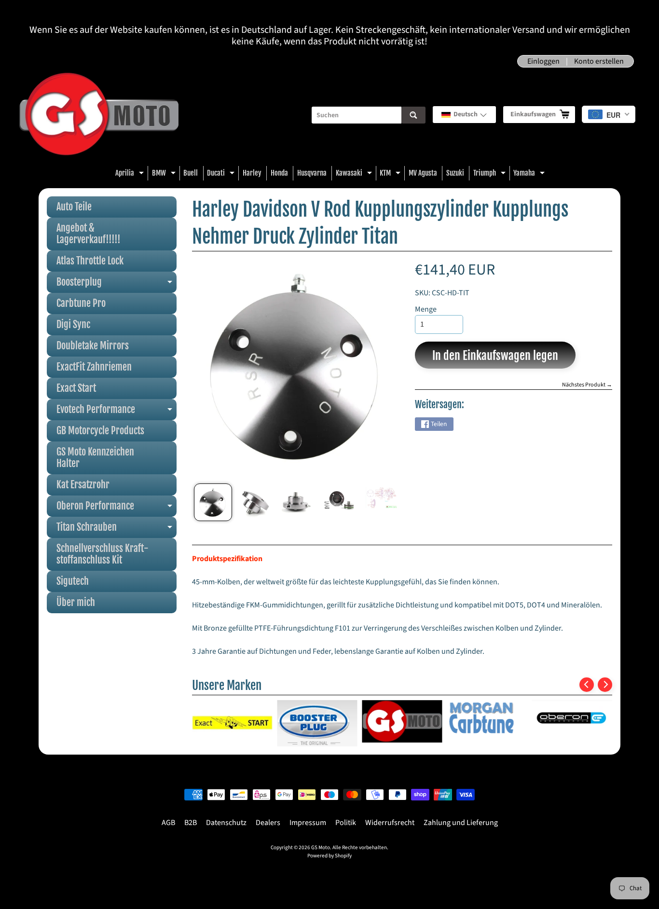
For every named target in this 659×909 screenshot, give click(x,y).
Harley (252, 173)
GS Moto (320, 847)
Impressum (307, 822)
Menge (426, 309)
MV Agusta (423, 173)
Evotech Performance (116, 411)
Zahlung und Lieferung (461, 822)
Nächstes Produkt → (587, 385)
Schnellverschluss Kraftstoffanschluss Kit (102, 554)
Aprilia (130, 174)
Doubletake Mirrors (92, 346)
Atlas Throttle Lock (90, 261)
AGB (168, 822)
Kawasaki (355, 174)
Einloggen (543, 61)
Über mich (75, 602)
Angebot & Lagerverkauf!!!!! (88, 234)
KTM (391, 174)
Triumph (490, 174)
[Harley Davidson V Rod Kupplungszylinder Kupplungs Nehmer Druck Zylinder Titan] (213, 502)
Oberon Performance (116, 508)
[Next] (605, 684)
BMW (165, 174)
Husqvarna (312, 173)
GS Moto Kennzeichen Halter (95, 457)
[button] (464, 114)
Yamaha (530, 174)
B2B (190, 822)
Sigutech (72, 581)
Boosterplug (116, 284)
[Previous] (586, 684)
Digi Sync (73, 324)
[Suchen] (413, 115)
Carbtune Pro (81, 303)
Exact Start (76, 388)
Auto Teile (74, 207)
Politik (345, 822)
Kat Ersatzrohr (83, 485)
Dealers (268, 822)
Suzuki (455, 173)
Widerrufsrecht (389, 822)
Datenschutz (226, 822)
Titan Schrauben (116, 529)
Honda (279, 173)
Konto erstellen (599, 61)
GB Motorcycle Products (100, 431)
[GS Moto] (98, 115)
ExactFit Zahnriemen (94, 367)
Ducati (222, 174)
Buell (190, 173)
